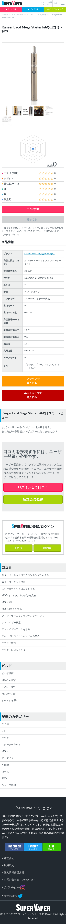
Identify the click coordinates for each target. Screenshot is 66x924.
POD (4, 778)
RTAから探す (8, 687)
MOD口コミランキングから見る (19, 595)
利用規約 (9, 865)
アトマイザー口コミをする (16, 629)
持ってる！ (33, 219)
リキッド (6, 738)
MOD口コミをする (12, 609)
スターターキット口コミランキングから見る (25, 575)
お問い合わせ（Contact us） (20, 879)
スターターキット (43, 15)
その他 (5, 724)
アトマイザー (9, 758)
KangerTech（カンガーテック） (39, 254)
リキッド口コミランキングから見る (21, 636)
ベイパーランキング (55, 9)
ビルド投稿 (33, 9)
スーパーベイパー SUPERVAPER (14, 15)
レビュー (6, 731)
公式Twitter (11, 896)
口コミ (31, 15)
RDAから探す (9, 680)
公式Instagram (12, 887)
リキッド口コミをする (13, 650)
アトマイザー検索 (11, 623)
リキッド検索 (9, 643)
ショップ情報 (9, 785)
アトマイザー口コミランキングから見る (23, 616)
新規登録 (47, 548)
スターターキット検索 (13, 582)
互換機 (5, 765)
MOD (5, 751)
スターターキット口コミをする (18, 589)
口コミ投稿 (11, 9)
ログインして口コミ (33, 487)
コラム (5, 772)
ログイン (19, 548)
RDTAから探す (9, 694)
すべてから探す (10, 700)
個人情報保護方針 (14, 872)
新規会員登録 (33, 499)
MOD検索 (7, 602)
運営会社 (9, 858)
